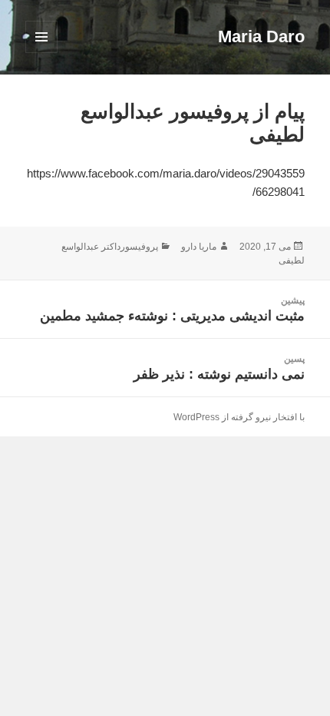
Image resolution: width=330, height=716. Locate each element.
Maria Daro (261, 36)
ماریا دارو (198, 246)
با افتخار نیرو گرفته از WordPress (239, 417)
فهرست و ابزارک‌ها (41, 52)
